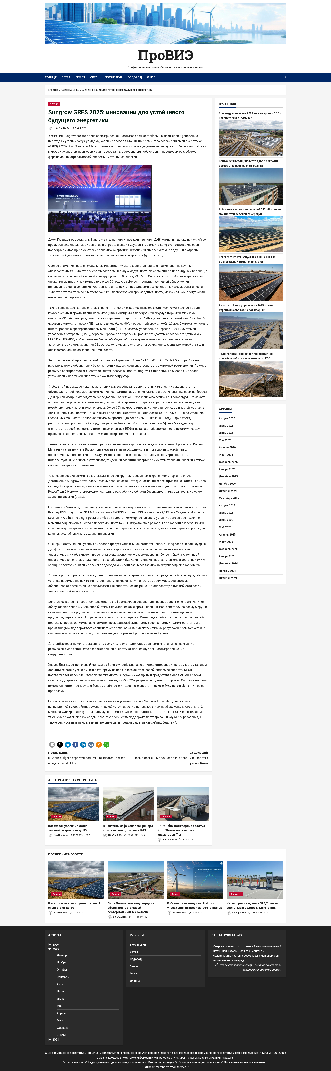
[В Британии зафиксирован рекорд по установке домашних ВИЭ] (128, 804)
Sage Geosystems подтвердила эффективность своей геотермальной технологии (131, 908)
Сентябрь (63, 977)
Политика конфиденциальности (199, 1062)
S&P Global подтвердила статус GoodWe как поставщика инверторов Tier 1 (181, 830)
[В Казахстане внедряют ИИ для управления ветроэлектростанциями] (195, 880)
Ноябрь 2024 (227, 570)
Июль (60, 991)
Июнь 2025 (226, 520)
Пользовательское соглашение (244, 1062)
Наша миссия (74, 1062)
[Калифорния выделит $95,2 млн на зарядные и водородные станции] (255, 880)
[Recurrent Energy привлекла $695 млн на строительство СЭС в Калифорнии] (251, 330)
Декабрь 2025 (228, 476)
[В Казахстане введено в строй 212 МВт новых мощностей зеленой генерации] (251, 234)
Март (60, 1020)
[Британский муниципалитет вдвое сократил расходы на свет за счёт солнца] (251, 186)
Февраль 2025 (228, 549)
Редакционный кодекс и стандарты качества (117, 1062)
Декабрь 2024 (228, 563)
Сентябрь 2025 (229, 498)
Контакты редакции (161, 1062)
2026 (56, 944)
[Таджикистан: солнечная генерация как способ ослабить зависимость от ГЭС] (251, 379)
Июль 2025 (226, 512)
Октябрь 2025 (228, 490)
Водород (135, 77)
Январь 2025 (227, 556)
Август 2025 (227, 505)
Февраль (62, 1027)
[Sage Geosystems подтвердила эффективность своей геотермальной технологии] (136, 880)
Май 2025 (225, 527)
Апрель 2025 (227, 534)
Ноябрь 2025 (227, 483)
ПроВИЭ (165, 55)
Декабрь (62, 955)
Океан (94, 77)
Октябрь (62, 969)
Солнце (51, 77)
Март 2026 (226, 454)
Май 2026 (225, 440)
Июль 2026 (226, 425)
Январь (61, 1035)
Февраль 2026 (228, 462)
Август (61, 984)
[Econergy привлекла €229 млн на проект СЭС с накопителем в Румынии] (251, 138)
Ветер (66, 77)
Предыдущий (86, 758)
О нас (151, 77)
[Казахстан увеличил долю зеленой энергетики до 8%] (73, 804)
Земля (80, 77)
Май (59, 1006)
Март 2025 (226, 541)
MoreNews (162, 1067)
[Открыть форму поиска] (285, 77)
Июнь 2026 (226, 433)
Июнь (60, 998)
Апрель (61, 1013)
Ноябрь (61, 962)
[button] (52, 745)
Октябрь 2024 (228, 578)
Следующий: (171, 758)
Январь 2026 (227, 469)
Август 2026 (227, 418)
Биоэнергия (113, 77)
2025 (56, 949)
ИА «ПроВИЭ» (61, 128)
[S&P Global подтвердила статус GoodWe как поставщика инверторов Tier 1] (183, 804)
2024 (56, 1039)
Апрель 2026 (227, 447)
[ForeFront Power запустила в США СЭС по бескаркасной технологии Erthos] (251, 282)
